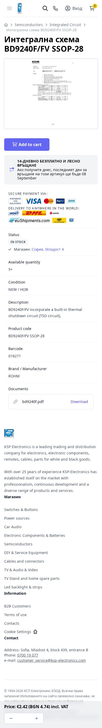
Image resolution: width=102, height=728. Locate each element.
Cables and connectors (24, 561)
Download (79, 401)
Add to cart (30, 144)
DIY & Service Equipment (26, 552)
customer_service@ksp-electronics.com (51, 660)
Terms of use (15, 614)
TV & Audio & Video (21, 569)
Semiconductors (29, 24)
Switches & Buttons (21, 509)
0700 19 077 (27, 655)
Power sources (17, 518)
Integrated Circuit (65, 24)
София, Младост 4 (48, 249)
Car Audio (12, 526)
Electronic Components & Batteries (34, 535)
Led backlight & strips (23, 587)
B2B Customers (17, 606)
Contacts (11, 623)
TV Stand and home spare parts (32, 578)
